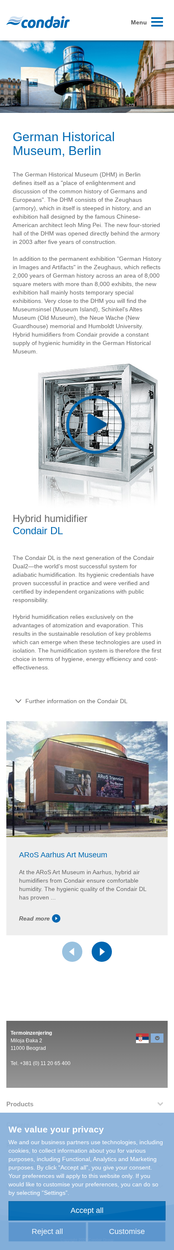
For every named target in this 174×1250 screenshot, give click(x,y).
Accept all (87, 1210)
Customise (127, 1231)
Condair (38, 22)
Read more (34, 918)
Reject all (47, 1231)
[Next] (102, 952)
